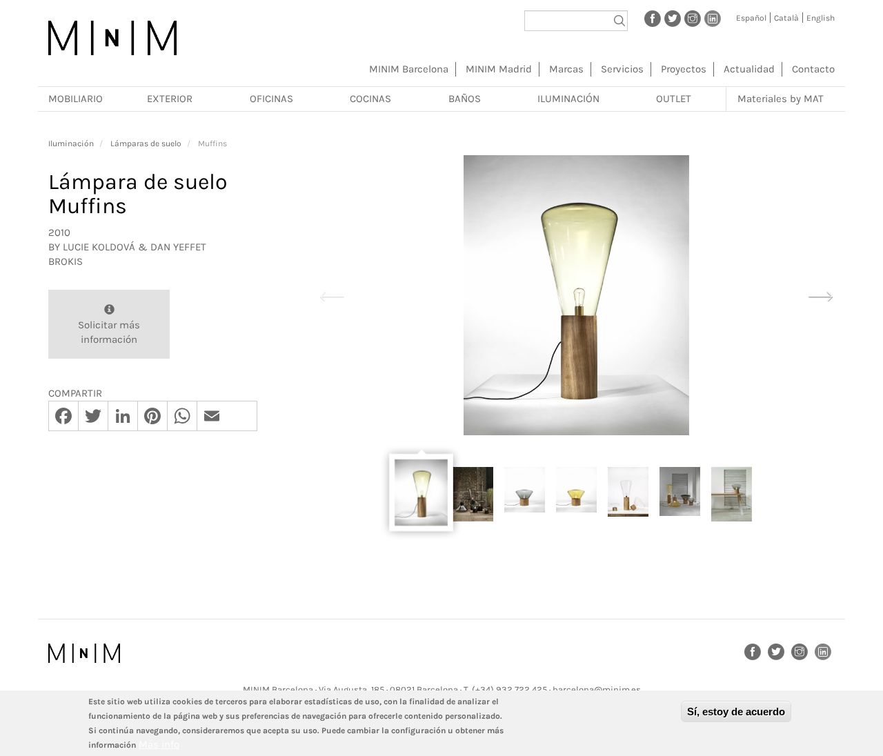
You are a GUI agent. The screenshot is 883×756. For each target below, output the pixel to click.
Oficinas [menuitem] (271, 98)
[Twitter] (672, 18)
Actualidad (749, 69)
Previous (331, 294)
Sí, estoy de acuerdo (736, 711)
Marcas (566, 69)
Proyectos (683, 69)
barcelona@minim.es (597, 689)
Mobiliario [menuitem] (75, 98)
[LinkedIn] (712, 18)
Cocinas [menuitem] (370, 98)
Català (786, 18)
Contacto (813, 69)
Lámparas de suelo (145, 143)
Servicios (622, 69)
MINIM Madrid (499, 69)
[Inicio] (112, 38)
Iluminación (71, 143)
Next (820, 294)
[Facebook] (652, 18)
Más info (159, 744)
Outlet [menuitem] (673, 98)
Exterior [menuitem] (169, 98)
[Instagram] (692, 18)
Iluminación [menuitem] (568, 98)
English (820, 18)
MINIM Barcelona (408, 69)
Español (751, 18)
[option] (576, 295)
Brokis (65, 261)
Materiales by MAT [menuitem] (780, 98)
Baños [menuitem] (464, 98)
